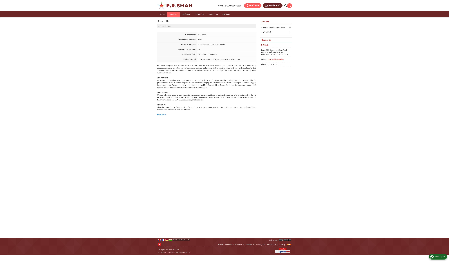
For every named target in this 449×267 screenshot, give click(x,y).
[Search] (289, 5)
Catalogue (199, 14)
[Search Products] (285, 5)
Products (186, 14)
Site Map (226, 14)
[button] (276, 59)
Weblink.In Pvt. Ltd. (183, 252)
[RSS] (289, 245)
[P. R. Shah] (174, 5)
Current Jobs (260, 245)
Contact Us (213, 14)
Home (162, 14)
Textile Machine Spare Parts (274, 28)
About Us (173, 14)
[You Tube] (159, 244)
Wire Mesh (267, 32)
